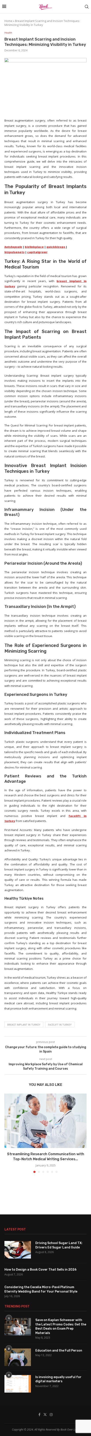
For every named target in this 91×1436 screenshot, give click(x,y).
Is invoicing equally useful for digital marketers (58, 1379)
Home (8, 21)
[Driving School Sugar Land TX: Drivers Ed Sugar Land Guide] (17, 1250)
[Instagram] (51, 1414)
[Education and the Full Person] (17, 1357)
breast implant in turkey (23, 1024)
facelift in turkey (60, 1024)
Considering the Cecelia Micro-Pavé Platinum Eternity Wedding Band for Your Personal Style (40, 1289)
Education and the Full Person (58, 1350)
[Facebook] (39, 1414)
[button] (8, 1133)
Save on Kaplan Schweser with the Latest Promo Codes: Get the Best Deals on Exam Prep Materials (60, 1326)
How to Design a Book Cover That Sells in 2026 (40, 1269)
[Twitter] (45, 1414)
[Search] (86, 7)
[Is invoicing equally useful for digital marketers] (17, 1384)
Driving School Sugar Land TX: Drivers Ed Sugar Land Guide (58, 1245)
